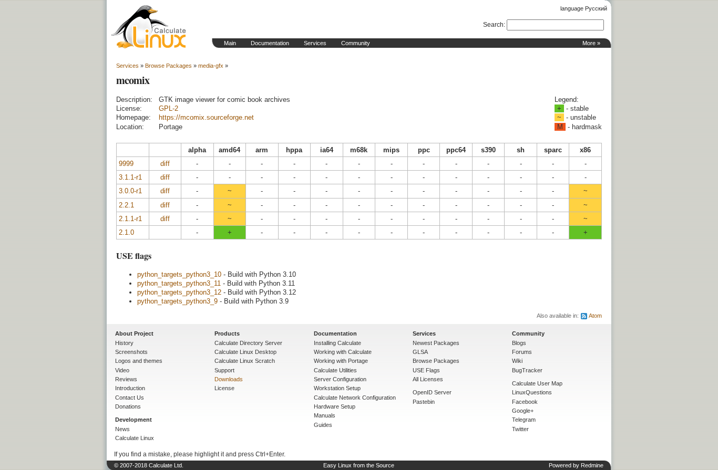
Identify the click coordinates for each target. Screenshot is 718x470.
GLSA (420, 352)
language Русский (583, 8)
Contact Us (129, 397)
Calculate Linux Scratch (244, 361)
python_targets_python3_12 (179, 292)
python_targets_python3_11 (179, 283)
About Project (134, 333)
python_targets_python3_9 (177, 301)
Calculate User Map (537, 383)
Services (315, 43)
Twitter (520, 429)
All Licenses (428, 379)
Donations (128, 406)
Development (133, 419)
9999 (126, 164)
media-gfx (210, 65)
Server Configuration (340, 379)
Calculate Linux (134, 438)
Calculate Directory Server (248, 343)
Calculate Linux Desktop (245, 352)
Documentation (270, 43)
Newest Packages (436, 343)
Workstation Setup (337, 388)
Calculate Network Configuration (355, 397)
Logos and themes (138, 361)
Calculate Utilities (335, 370)
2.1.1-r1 (130, 219)
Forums (522, 352)
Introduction (130, 388)
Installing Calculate (337, 343)
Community (355, 43)
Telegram (524, 419)
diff (165, 164)
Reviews (126, 379)
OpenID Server (432, 392)
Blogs (519, 343)
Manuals (324, 415)
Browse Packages (168, 65)
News (122, 429)
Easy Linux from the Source (358, 465)
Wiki (517, 361)
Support (224, 370)
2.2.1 (126, 205)
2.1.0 (126, 232)
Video (122, 370)
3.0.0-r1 (130, 191)
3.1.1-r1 (130, 177)
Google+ (523, 411)
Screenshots (131, 352)
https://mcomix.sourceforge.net (206, 117)
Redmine (592, 465)
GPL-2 (168, 108)
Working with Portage (341, 361)
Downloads (228, 379)
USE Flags (426, 370)
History (124, 343)
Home (148, 26)
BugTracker (527, 370)
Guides (323, 425)
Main (230, 43)
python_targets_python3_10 (179, 274)
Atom (595, 315)
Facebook (525, 402)
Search (493, 24)
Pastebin (424, 402)
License (224, 388)
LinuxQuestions (532, 392)
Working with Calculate (343, 352)
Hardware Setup (334, 406)
